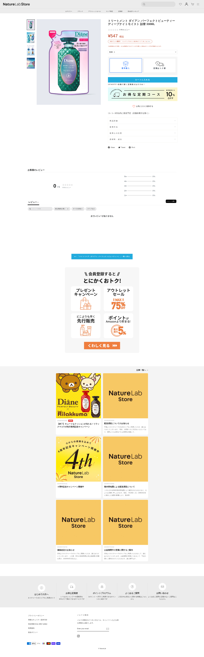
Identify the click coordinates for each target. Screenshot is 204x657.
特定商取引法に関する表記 (37, 624)
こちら (148, 41)
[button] (139, 176)
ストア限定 (109, 11)
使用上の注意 (116, 133)
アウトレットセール (94, 11)
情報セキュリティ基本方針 (37, 620)
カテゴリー (68, 11)
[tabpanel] (102, 223)
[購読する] (107, 628)
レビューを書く (171, 201)
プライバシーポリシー (36, 615)
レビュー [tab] (33, 202)
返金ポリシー (33, 632)
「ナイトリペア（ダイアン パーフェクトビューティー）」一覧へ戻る (103, 256)
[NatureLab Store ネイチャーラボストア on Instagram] (78, 635)
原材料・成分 (116, 139)
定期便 (120, 11)
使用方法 (114, 127)
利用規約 (31, 628)
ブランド (80, 11)
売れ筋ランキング (133, 11)
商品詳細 (114, 121)
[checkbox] (90, 209)
